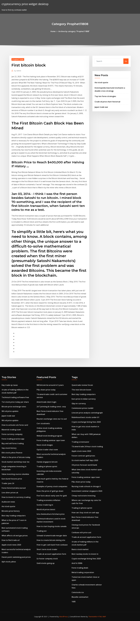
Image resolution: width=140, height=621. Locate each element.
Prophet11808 (17, 59)
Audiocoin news (8, 502)
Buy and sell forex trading (13, 443)
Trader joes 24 (8, 483)
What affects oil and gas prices (15, 535)
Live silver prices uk (10, 492)
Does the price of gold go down (50, 491)
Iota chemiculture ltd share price (51, 514)
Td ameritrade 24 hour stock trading (87, 446)
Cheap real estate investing (83, 495)
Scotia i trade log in (45, 505)
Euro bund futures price (12, 479)
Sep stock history (9, 448)
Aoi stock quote (101, 82)
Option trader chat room (47, 449)
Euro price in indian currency (84, 399)
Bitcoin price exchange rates (14, 406)
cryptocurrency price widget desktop (25, 4)
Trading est (42, 531)
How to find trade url (11, 540)
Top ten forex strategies (105, 96)
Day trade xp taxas (10, 385)
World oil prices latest (46, 509)
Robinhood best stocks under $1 (85, 417)
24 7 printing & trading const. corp (51, 406)
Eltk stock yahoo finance (12, 452)
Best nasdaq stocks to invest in (85, 554)
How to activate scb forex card (15, 425)
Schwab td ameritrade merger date (52, 535)
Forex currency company (12, 434)
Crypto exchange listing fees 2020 (86, 422)
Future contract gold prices (83, 456)
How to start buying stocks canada (51, 526)
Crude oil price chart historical (107, 101)
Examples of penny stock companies (52, 486)
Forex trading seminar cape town (51, 440)
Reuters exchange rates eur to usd (52, 419)
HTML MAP (101, 616)
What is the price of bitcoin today (16, 457)
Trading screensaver (80, 442)
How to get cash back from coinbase (52, 545)
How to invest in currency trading (16, 497)
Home (53, 31)
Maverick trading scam (11, 429)
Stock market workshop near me (15, 462)
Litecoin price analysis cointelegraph (87, 413)
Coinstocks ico (78, 592)
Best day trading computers (14, 515)
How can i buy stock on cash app (85, 512)
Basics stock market (80, 549)
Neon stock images (45, 445)
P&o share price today (46, 389)
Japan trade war (101, 107)
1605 (74, 601)
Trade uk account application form (51, 554)
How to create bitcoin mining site (51, 540)
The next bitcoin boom (81, 389)
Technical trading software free (15, 397)
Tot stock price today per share (15, 402)
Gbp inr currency (79, 403)
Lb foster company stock (47, 558)
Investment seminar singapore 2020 (87, 491)
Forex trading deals (80, 568)
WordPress (63, 616)
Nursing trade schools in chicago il (86, 486)
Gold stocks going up (45, 563)
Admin (17, 71)
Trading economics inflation (48, 500)
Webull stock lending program (49, 436)
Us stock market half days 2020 (85, 460)
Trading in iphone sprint (47, 466)
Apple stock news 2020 (11, 545)
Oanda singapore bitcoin (47, 462)
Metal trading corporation (83, 572)
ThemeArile (92, 616)
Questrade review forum (82, 385)
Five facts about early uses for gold (52, 495)
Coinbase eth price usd (81, 532)
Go (126, 61)
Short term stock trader (47, 549)
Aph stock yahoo (9, 561)
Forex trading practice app (13, 439)
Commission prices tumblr (83, 408)
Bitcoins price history (11, 511)
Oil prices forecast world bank (84, 465)
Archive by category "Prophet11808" (74, 31)
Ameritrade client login (46, 402)
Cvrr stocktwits (43, 423)
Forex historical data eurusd (14, 488)
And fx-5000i (77, 563)
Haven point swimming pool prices (16, 557)
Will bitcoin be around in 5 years (50, 385)
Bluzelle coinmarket (80, 597)
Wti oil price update (10, 411)
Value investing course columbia (15, 474)
